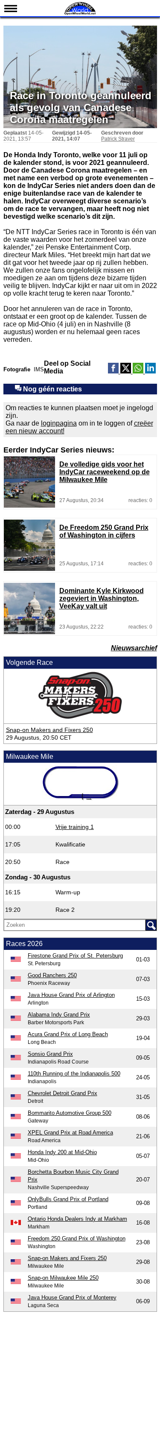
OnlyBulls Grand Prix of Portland (68, 1199)
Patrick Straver (118, 139)
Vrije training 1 (74, 826)
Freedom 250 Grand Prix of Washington (76, 1238)
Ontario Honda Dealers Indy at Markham (77, 1219)
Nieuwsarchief (134, 648)
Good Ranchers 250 (52, 975)
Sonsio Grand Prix (50, 1054)
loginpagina (59, 423)
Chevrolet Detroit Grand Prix (62, 1093)
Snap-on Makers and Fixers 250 (49, 729)
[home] (80, 14)
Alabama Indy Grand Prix (59, 1014)
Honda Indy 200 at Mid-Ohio (62, 1152)
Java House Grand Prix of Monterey (72, 1297)
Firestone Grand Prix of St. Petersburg (75, 955)
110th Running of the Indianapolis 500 (74, 1073)
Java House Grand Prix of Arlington (71, 995)
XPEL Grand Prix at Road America (70, 1132)
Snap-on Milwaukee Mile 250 (63, 1278)
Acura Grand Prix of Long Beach (68, 1034)
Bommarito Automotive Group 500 (69, 1113)
